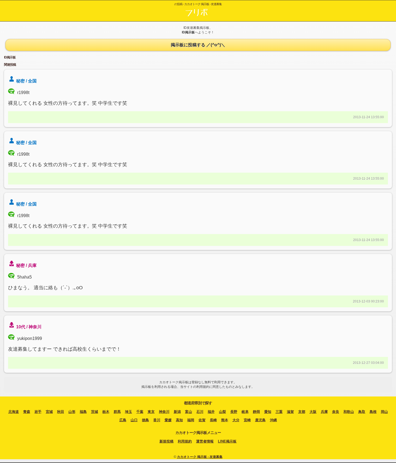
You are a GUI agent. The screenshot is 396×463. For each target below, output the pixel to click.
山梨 (222, 412)
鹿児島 (260, 420)
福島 (83, 412)
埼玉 (128, 412)
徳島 (145, 420)
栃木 (105, 412)
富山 (188, 412)
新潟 (177, 412)
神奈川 (164, 412)
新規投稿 (166, 441)
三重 (279, 412)
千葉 (139, 412)
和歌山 (348, 412)
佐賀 (202, 420)
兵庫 (324, 412)
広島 (122, 420)
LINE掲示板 (227, 441)
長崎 (213, 420)
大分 (235, 420)
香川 (156, 420)
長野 (233, 412)
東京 (151, 412)
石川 (199, 412)
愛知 (267, 412)
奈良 (335, 412)
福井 (211, 412)
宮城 (49, 412)
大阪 (313, 412)
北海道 (13, 412)
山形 (71, 412)
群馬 (117, 412)
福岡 (190, 420)
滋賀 (290, 412)
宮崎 (247, 420)
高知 (179, 420)
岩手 (37, 412)
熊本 (224, 420)
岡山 (384, 412)
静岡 (256, 412)
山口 (134, 420)
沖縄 (273, 420)
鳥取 (361, 412)
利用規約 (185, 441)
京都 (301, 412)
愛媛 (168, 420)
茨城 (94, 412)
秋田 (60, 412)
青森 (26, 412)
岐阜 (245, 412)
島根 (373, 412)
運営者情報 (205, 441)
